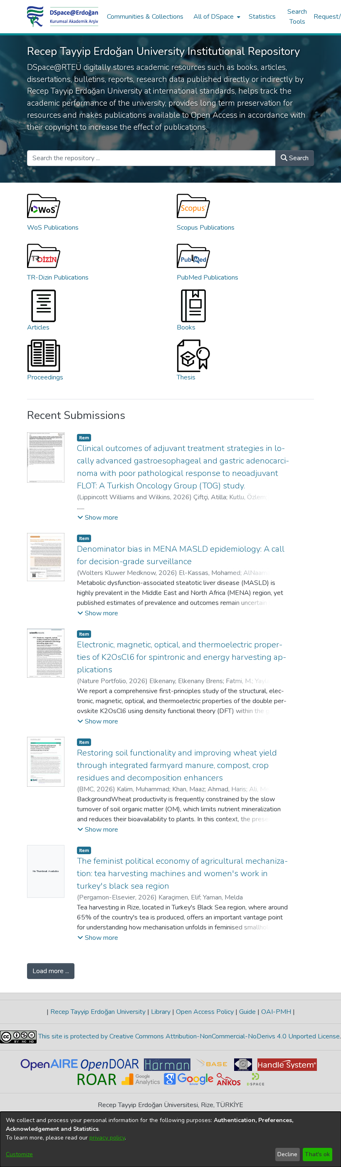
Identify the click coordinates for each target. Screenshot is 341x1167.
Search (298, 158)
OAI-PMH (276, 1011)
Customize (19, 1154)
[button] (98, 517)
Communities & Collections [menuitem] (145, 16)
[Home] (63, 16)
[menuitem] (216, 16)
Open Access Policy (204, 1011)
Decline (287, 1154)
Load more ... (50, 971)
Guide (247, 1011)
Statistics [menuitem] (262, 16)
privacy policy (107, 1138)
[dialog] (170, 1139)
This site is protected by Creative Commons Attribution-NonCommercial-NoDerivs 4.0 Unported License (188, 1036)
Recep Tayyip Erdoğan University (98, 1011)
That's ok (317, 1154)
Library (160, 1011)
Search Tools (297, 16)
